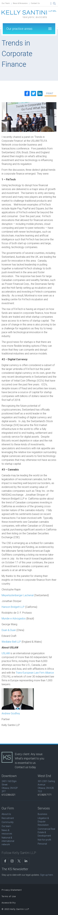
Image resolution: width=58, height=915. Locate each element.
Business (42, 814)
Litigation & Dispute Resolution (43, 821)
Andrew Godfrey (11, 713)
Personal (42, 843)
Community (8, 822)
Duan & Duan (9, 630)
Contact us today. (25, 767)
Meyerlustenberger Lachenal (18, 595)
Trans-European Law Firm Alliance (35, 672)
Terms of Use (9, 896)
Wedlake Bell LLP (11, 641)
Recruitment (8, 818)
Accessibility (9, 902)
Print (49, 93)
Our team (6, 826)
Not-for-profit (44, 839)
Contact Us (35, 3)
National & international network (8, 841)
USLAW (6, 653)
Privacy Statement (12, 890)
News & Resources (20, 3)
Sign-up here (46, 875)
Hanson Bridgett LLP (13, 606)
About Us (6, 814)
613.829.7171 (45, 794)
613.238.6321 (8, 794)
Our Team (6, 3)
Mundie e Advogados (14, 618)
